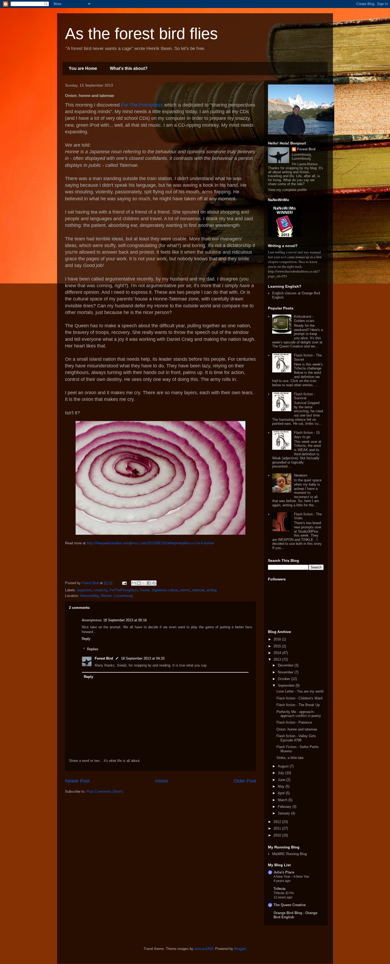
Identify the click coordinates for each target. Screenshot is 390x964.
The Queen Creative (290, 905)
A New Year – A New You (291, 876)
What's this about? (129, 68)
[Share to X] (143, 583)
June (282, 780)
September (287, 685)
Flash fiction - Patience (294, 722)
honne (144, 590)
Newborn (300, 475)
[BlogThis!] (138, 583)
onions (185, 590)
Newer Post (77, 781)
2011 (278, 828)
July (281, 773)
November (286, 672)
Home (161, 781)
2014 (278, 653)
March (283, 800)
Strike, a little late (290, 758)
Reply (86, 639)
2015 (278, 646)
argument (84, 590)
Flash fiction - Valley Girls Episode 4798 (296, 738)
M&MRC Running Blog (289, 854)
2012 (278, 822)
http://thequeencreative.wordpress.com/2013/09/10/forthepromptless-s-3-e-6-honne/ (150, 543)
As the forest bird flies (141, 34)
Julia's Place (284, 872)
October (284, 679)
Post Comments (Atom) (104, 791)
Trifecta (279, 889)
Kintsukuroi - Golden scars (304, 319)
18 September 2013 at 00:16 (125, 620)
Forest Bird (104, 658)
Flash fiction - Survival (304, 396)
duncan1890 (203, 949)
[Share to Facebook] (148, 583)
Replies (92, 649)
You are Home (83, 68)
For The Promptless (141, 105)
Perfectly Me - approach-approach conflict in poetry (298, 714)
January (284, 813)
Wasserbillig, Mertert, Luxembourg (106, 596)
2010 (278, 835)
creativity (100, 590)
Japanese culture (164, 590)
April (282, 793)
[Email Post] (124, 583)
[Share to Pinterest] (154, 583)
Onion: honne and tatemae (296, 729)
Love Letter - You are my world (299, 691)
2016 (278, 639)
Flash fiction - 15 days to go (307, 435)
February (285, 807)
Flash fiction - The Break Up (298, 705)
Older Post (244, 781)
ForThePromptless (124, 590)
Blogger (240, 949)
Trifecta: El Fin (284, 893)
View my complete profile (287, 190)
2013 (278, 659)
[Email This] (133, 583)
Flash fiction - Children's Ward (299, 698)
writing (211, 590)
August (284, 766)
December (286, 665)
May (281, 786)
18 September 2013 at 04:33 (142, 658)
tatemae (198, 590)
